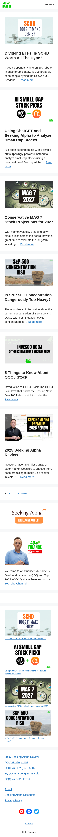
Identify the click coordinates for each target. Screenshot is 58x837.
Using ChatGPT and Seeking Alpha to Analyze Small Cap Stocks (28, 135)
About (8, 789)
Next (26, 493)
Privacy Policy (13, 800)
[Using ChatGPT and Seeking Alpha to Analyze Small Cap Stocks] (28, 656)
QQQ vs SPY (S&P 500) (20, 768)
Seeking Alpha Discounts (20, 794)
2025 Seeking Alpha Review (22, 756)
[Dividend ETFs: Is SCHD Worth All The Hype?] (28, 623)
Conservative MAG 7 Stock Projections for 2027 (26, 706)
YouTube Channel (16, 583)
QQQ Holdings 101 (16, 762)
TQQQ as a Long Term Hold (22, 773)
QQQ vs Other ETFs (17, 779)
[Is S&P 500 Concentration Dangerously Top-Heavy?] (28, 723)
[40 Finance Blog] (7, 4)
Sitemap (29, 823)
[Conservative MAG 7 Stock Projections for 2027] (28, 691)
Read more (27, 80)
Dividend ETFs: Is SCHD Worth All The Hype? (25, 638)
